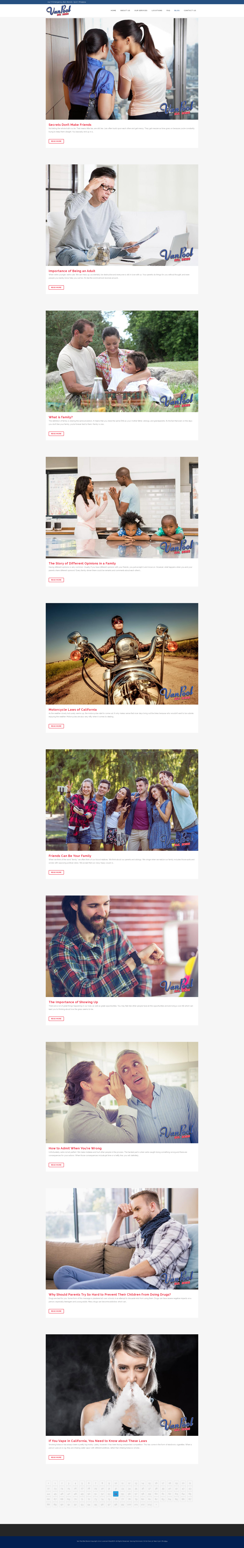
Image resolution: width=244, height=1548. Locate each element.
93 (82, 1504)
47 (68, 1493)
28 (89, 1488)
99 (122, 1504)
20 (183, 1483)
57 (136, 1493)
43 (190, 1488)
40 (169, 1488)
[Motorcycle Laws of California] (122, 654)
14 (143, 1483)
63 (176, 1493)
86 (183, 1499)
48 (75, 1493)
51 (95, 1493)
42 (183, 1488)
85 (176, 1499)
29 (95, 1488)
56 (129, 1493)
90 (61, 1504)
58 (142, 1493)
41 (176, 1488)
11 (122, 1483)
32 (116, 1488)
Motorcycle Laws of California (73, 709)
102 (142, 1504)
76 (116, 1499)
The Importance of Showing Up (73, 1002)
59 (149, 1493)
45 (55, 1493)
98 (115, 1504)
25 (68, 1488)
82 (156, 1499)
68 (61, 1499)
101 (136, 1504)
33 (122, 1488)
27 (82, 1488)
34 (129, 1488)
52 (102, 1493)
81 (149, 1499)
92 (75, 1504)
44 (48, 1493)
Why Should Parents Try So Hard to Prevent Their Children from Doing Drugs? (110, 1294)
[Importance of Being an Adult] (122, 215)
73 (95, 1499)
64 (183, 1493)
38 (156, 1488)
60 (156, 1493)
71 (82, 1499)
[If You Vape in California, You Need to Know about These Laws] (122, 1385)
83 (163, 1499)
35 (136, 1488)
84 (169, 1499)
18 (170, 1483)
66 (48, 1499)
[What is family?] (122, 361)
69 (68, 1499)
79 (136, 1499)
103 (149, 1504)
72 (89, 1499)
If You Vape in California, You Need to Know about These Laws (98, 1441)
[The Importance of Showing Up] (122, 946)
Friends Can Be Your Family (70, 856)
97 (109, 1504)
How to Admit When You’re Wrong (75, 1148)
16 (156, 1483)
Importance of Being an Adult (72, 271)
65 (190, 1493)
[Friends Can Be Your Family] (122, 800)
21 (190, 1483)
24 (62, 1488)
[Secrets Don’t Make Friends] (122, 69)
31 (109, 1488)
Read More (56, 141)
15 (149, 1483)
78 (129, 1499)
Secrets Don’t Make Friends (70, 125)
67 (55, 1499)
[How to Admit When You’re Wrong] (122, 1092)
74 (102, 1499)
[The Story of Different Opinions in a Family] (122, 507)
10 (116, 1483)
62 (169, 1493)
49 (82, 1493)
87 (190, 1499)
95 (95, 1504)
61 (163, 1493)
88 (48, 1504)
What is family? (61, 417)
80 (142, 1499)
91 (68, 1504)
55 (122, 1493)
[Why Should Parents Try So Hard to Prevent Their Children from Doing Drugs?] (122, 1239)
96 (102, 1504)
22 (48, 1488)
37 (149, 1488)
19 (176, 1483)
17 (163, 1483)
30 (102, 1488)
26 (75, 1488)
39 (163, 1488)
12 (129, 1483)
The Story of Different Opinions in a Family (82, 563)
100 (129, 1504)
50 (89, 1493)
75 (109, 1499)
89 (55, 1504)
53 (109, 1493)
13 (136, 1483)
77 (122, 1499)
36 (142, 1488)
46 (61, 1493)
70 (75, 1499)
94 (88, 1504)
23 (55, 1488)
